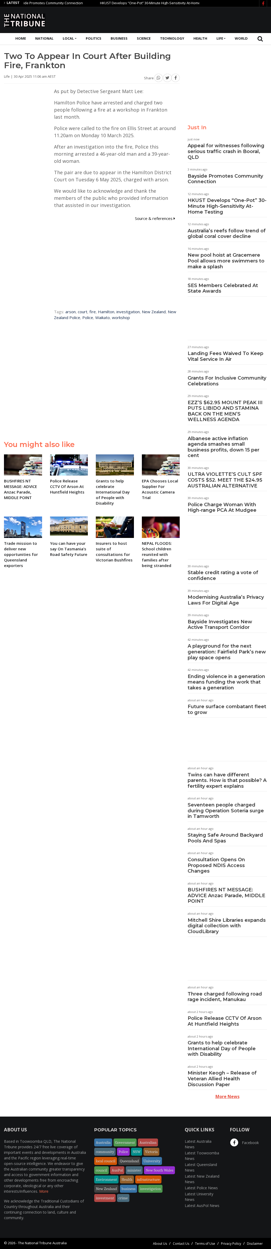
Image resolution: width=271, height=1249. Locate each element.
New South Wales (159, 1170)
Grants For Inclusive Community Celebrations (227, 381)
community (105, 1151)
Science (144, 38)
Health (200, 38)
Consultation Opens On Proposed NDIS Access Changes (216, 865)
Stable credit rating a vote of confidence (223, 575)
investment (105, 1198)
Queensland (129, 1161)
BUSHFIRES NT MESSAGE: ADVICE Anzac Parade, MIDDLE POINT (226, 895)
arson (70, 311)
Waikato (102, 317)
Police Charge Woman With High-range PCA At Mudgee (222, 507)
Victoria (151, 1151)
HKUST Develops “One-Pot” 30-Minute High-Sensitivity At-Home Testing (141, 3)
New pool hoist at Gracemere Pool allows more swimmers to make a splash (226, 260)
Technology (172, 38)
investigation (128, 311)
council (101, 1170)
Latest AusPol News (202, 1205)
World (241, 38)
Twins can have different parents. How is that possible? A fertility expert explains (227, 780)
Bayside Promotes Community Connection (33, 3)
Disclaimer (255, 1243)
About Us (160, 1243)
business (128, 1188)
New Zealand (154, 311)
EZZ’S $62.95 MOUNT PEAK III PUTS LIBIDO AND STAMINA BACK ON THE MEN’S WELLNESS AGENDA (225, 411)
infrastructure (148, 1179)
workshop (121, 317)
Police (87, 317)
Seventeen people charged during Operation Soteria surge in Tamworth (226, 810)
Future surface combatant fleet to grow (227, 709)
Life (219, 38)
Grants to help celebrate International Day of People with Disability (222, 1048)
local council (105, 1161)
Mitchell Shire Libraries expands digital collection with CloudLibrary (227, 925)
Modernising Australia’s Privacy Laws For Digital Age (226, 600)
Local (68, 38)
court (82, 311)
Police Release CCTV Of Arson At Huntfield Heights (225, 1021)
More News (227, 1096)
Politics (93, 38)
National (44, 38)
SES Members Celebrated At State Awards (223, 288)
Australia (103, 1142)
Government (125, 1142)
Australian (147, 1142)
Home (20, 38)
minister (134, 1170)
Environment (106, 1179)
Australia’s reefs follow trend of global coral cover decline (227, 233)
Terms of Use (205, 1243)
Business (119, 38)
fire (92, 311)
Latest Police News (201, 1187)
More (43, 1191)
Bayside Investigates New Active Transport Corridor (220, 624)
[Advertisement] (170, 19)
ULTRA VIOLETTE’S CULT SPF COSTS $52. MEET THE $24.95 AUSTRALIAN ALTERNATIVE (225, 479)
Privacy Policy (231, 1243)
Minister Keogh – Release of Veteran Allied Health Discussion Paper (222, 1078)
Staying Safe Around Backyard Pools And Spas (225, 838)
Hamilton (106, 311)
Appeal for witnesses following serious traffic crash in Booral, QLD (226, 151)
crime (123, 1198)
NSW (137, 1151)
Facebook (250, 1142)
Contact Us (181, 1243)
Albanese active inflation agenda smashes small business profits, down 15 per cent (223, 447)
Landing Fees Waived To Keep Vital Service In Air (225, 356)
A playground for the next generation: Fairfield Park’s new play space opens (227, 651)
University (151, 1161)
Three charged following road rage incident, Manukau (225, 997)
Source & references (154, 218)
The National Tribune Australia (42, 1243)
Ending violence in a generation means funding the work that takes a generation (226, 682)
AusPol (117, 1170)
